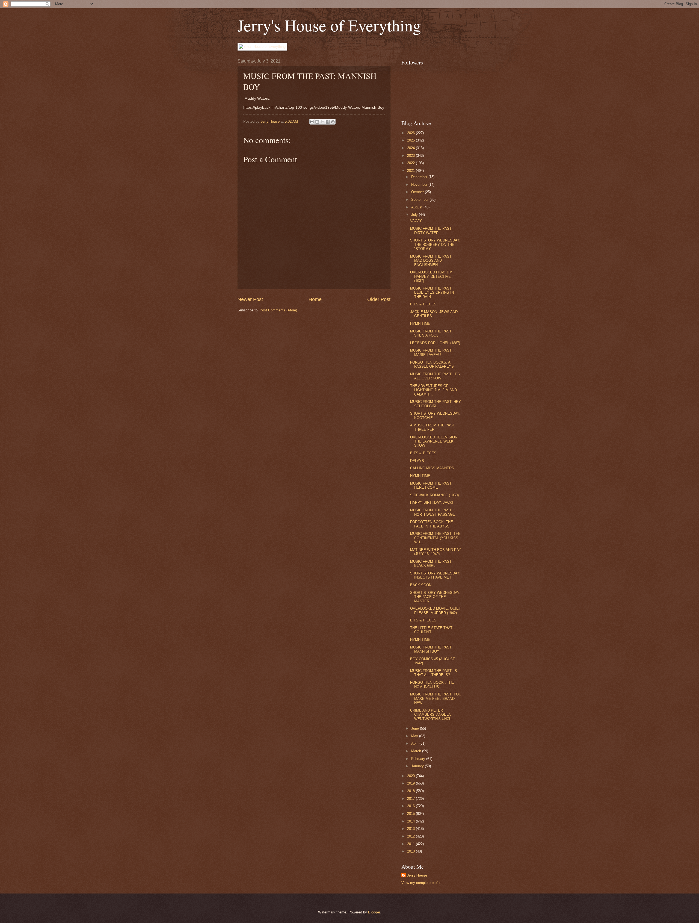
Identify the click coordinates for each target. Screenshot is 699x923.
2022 (411, 163)
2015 (411, 814)
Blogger (374, 912)
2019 (411, 783)
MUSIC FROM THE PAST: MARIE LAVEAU (431, 352)
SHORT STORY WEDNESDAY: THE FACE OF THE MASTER (435, 597)
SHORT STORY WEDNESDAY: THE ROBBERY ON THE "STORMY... (435, 244)
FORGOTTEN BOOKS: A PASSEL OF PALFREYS (432, 364)
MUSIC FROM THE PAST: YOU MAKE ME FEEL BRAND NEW (435, 698)
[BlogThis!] (317, 122)
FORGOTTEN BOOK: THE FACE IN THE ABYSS (431, 524)
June (415, 728)
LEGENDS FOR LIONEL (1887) (435, 343)
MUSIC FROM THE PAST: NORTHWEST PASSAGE (432, 512)
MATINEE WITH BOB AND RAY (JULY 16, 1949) (435, 552)
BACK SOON (420, 585)
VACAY (416, 221)
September (420, 199)
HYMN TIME (420, 324)
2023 (411, 156)
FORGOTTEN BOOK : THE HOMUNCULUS (432, 684)
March (416, 751)
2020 (411, 776)
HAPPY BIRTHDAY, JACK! (431, 502)
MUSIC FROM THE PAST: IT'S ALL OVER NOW (435, 376)
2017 (411, 799)
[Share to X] (322, 122)
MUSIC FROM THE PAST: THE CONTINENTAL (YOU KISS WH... (435, 538)
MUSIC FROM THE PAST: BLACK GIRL (431, 563)
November (419, 184)
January (418, 766)
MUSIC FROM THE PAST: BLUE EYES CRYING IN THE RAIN (432, 292)
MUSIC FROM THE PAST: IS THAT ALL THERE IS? (433, 673)
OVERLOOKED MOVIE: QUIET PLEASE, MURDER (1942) (435, 610)
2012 (411, 836)
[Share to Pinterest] (333, 122)
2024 (411, 148)
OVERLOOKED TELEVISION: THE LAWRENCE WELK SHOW (434, 441)
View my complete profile (421, 883)
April (415, 743)
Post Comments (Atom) (278, 310)
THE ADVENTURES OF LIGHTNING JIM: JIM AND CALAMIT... (433, 390)
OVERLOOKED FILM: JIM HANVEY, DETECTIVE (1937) (431, 276)
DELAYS (417, 461)
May (415, 736)
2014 (411, 821)
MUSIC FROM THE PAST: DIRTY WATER (431, 230)
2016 (411, 806)
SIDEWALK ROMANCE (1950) (434, 495)
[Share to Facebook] (327, 122)
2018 (411, 791)
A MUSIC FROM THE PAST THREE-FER (432, 427)
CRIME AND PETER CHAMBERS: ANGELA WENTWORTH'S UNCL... (432, 714)
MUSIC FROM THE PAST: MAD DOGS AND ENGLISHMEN (431, 260)
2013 (411, 829)
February (418, 759)
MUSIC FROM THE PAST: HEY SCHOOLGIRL (435, 404)
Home (315, 299)
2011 (411, 844)
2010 (411, 851)
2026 (411, 133)
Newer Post (250, 299)
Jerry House (417, 875)
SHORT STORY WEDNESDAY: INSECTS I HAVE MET (435, 575)
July (415, 215)
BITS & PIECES (423, 304)
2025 (411, 140)
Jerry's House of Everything (329, 25)
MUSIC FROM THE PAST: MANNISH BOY (431, 649)
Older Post (378, 299)
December (419, 177)
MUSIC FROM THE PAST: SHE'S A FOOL (431, 333)
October (418, 192)
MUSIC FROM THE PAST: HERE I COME (431, 485)
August (417, 207)
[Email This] (312, 122)
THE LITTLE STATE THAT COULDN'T (431, 630)
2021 (411, 171)
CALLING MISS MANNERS (432, 468)
